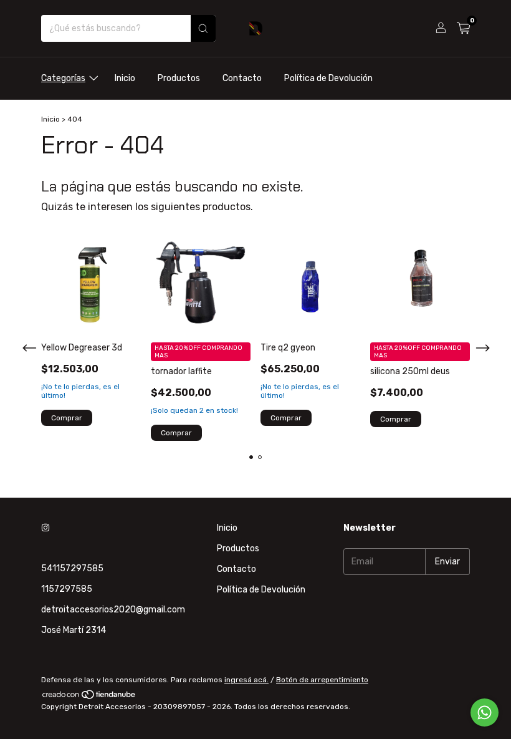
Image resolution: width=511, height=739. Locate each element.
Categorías (63, 78)
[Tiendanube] (89, 697)
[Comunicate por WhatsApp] (484, 712)
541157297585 (72, 568)
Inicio (125, 78)
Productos (179, 78)
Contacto (242, 78)
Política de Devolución (328, 78)
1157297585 (66, 589)
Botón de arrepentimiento (322, 679)
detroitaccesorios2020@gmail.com (113, 609)
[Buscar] (203, 28)
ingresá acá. (246, 679)
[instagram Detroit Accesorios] (45, 528)
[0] (463, 28)
